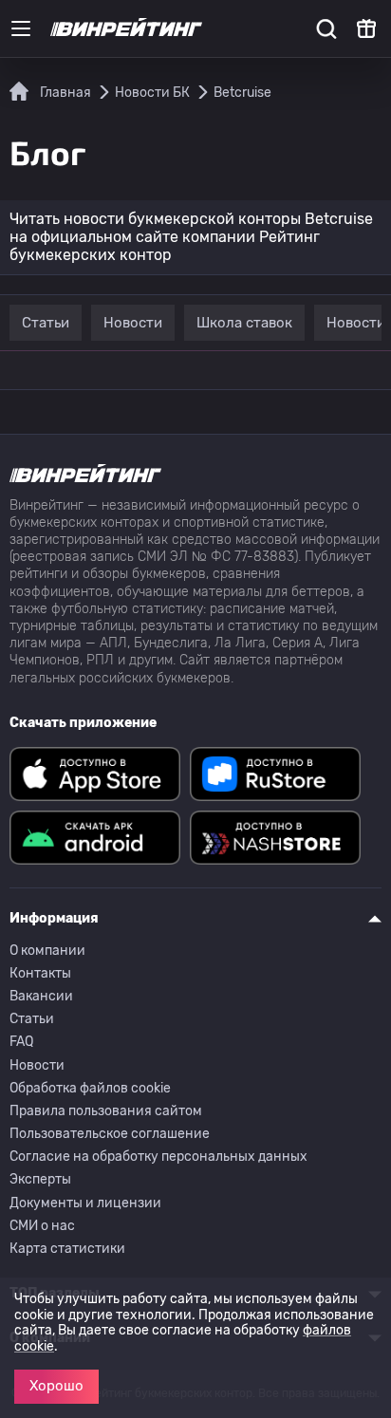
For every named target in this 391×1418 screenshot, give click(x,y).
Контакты (40, 973)
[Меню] (21, 28)
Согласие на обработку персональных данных (158, 1156)
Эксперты (40, 1179)
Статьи (31, 1019)
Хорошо (56, 1385)
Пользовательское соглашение (109, 1134)
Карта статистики (67, 1249)
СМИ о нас (42, 1226)
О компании (47, 950)
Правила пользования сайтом (105, 1111)
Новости (37, 1065)
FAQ (21, 1042)
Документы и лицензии (85, 1203)
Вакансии (41, 996)
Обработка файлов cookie (90, 1088)
